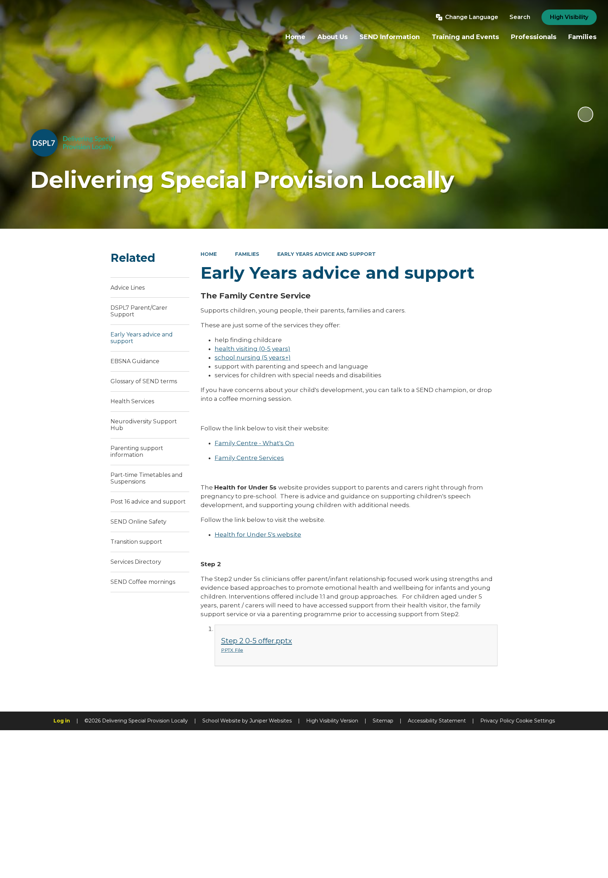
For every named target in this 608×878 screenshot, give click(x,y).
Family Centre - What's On (254, 443)
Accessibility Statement (437, 721)
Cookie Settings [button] (535, 721)
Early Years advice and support (326, 254)
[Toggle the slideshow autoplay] (585, 114)
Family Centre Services (249, 457)
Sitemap (383, 721)
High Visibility (569, 17)
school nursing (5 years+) (253, 357)
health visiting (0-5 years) (252, 348)
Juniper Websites (270, 721)
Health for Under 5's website (258, 534)
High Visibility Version (332, 721)
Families (247, 254)
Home (209, 254)
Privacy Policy (497, 721)
